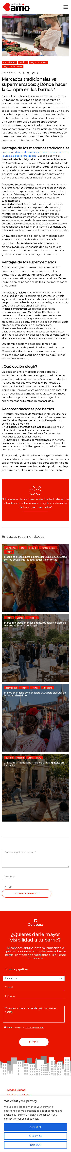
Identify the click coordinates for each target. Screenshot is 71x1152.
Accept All (35, 1127)
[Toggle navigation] (66, 7)
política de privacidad (34, 1027)
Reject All (35, 1144)
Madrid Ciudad (16, 1089)
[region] (35, 1123)
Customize (35, 1135)
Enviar (33, 1042)
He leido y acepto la (25, 1027)
